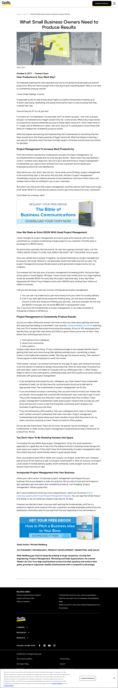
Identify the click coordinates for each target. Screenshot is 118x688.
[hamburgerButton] (114, 3)
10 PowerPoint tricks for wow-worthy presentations (77, 595)
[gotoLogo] (6, 3)
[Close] (114, 678)
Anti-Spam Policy (23, 664)
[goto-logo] (59, 619)
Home (19, 14)
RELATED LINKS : (24, 592)
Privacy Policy (65, 659)
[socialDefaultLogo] (39, 645)
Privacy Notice (57, 683)
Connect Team (42, 73)
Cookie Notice (8, 686)
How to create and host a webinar (29, 595)
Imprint (62, 664)
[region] (59, 678)
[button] (22, 627)
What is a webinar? (23, 602)
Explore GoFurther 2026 (25, 598)
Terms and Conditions (24, 659)
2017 (26, 14)
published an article (79, 325)
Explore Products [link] (101, 3)
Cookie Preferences (87, 678)
